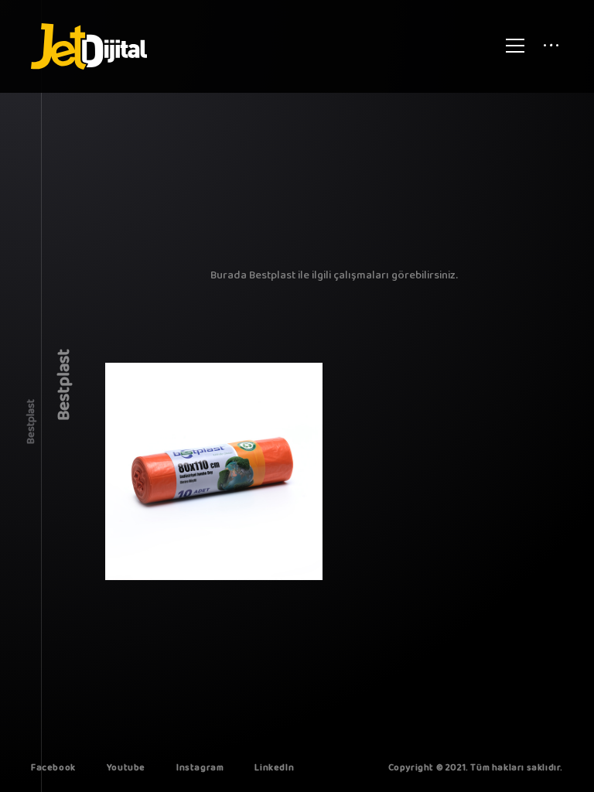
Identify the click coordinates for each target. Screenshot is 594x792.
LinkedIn (274, 767)
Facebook (53, 767)
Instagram (200, 767)
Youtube (126, 767)
